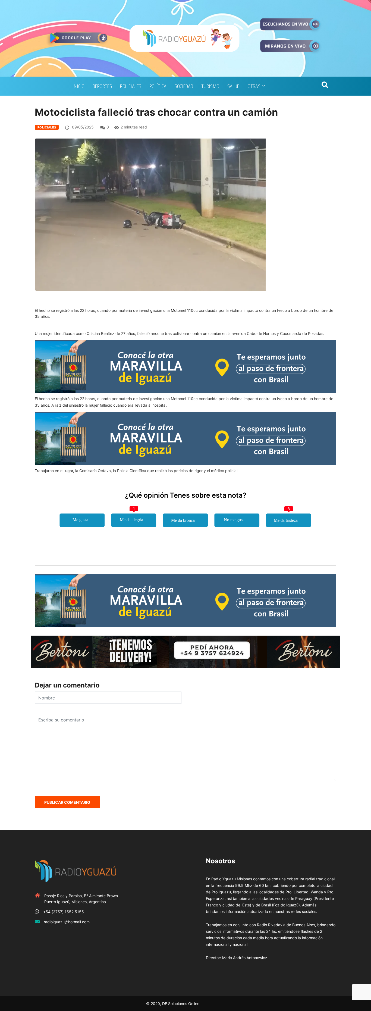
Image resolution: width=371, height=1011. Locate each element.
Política (157, 86)
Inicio (78, 86)
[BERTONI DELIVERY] (185, 651)
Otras (254, 86)
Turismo (210, 86)
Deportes (102, 86)
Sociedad (184, 86)
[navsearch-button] (324, 86)
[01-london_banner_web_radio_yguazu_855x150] (185, 366)
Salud (233, 86)
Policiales (130, 86)
